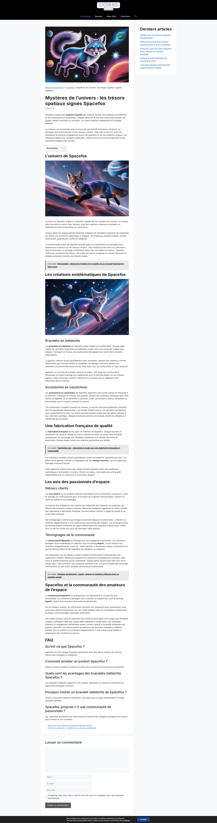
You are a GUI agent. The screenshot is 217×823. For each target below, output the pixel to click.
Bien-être (111, 16)
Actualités (85, 16)
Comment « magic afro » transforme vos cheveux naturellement (72, 728)
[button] (135, 16)
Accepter (143, 819)
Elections (125, 16)
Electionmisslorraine (54, 87)
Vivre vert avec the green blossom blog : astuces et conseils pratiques (155, 51)
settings (127, 820)
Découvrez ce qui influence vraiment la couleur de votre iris (70, 725)
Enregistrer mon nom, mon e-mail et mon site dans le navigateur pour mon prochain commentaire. (86, 796)
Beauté (98, 16)
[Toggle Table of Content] (61, 148)
